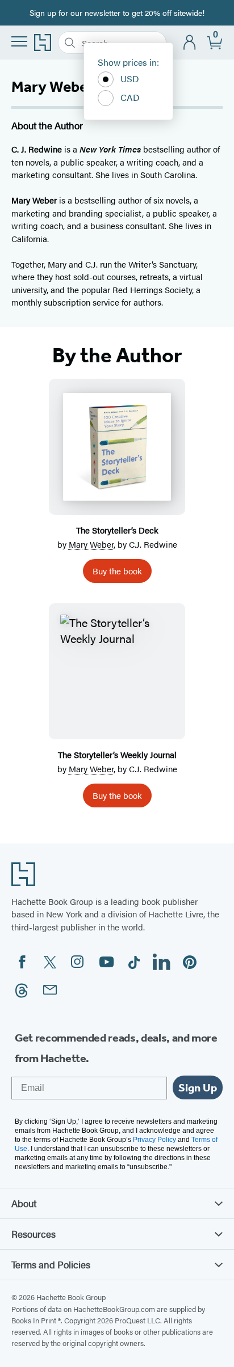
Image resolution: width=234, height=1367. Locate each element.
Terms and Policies (50, 1264)
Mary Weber (91, 544)
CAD (130, 97)
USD (129, 78)
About (23, 1203)
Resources (33, 1234)
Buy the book (117, 571)
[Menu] (19, 41)
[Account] (190, 43)
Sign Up (197, 1087)
